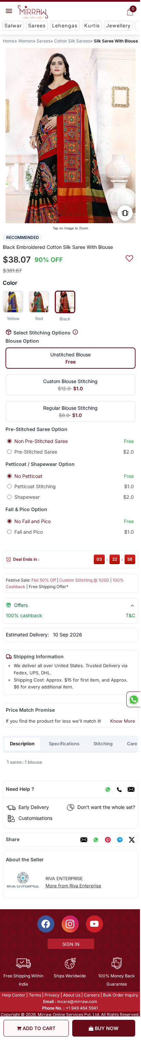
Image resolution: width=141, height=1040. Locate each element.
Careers (92, 995)
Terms (35, 995)
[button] (59, 215)
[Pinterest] (107, 839)
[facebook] (119, 839)
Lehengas (65, 25)
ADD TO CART (38, 1028)
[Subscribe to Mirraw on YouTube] (94, 924)
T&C (130, 615)
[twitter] (131, 839)
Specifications (64, 743)
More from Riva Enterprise (73, 885)
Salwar (13, 25)
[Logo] (33, 12)
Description (22, 743)
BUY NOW (105, 1028)
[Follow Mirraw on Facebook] (45, 924)
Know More (122, 721)
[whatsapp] (95, 839)
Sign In (70, 944)
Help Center (13, 995)
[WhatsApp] (107, 789)
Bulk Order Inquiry (120, 995)
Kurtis (92, 25)
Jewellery (118, 25)
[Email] (131, 789)
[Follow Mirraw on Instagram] (70, 924)
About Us (71, 995)
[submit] (129, 257)
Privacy (52, 995)
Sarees (37, 25)
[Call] (119, 789)
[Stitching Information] (75, 332)
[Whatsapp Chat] (133, 699)
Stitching (103, 743)
